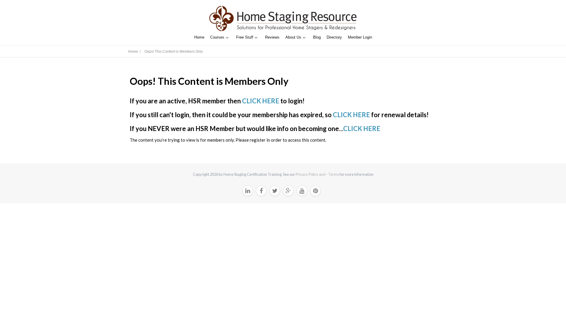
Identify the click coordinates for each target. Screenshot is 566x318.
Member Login (360, 37)
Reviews (272, 37)
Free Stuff (244, 37)
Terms (333, 174)
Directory (334, 37)
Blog (317, 37)
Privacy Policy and (311, 174)
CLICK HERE (260, 101)
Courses (217, 37)
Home (199, 37)
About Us (293, 37)
